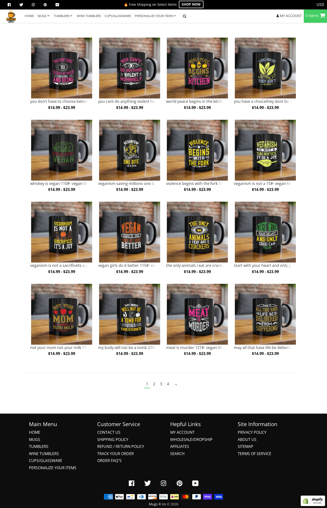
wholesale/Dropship (191, 439)
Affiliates (179, 446)
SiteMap (245, 446)
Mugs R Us (157, 504)
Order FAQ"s (109, 460)
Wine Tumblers (44, 453)
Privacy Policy (252, 432)
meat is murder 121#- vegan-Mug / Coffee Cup (207, 347)
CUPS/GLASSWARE (118, 16)
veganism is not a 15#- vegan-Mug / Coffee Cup (276, 183)
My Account (182, 432)
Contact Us (108, 432)
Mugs (34, 439)
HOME (29, 16)
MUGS (42, 16)
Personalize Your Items (52, 467)
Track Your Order (115, 453)
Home (34, 432)
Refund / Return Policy (120, 446)
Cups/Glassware (45, 460)
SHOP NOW (191, 4)
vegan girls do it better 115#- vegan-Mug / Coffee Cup (146, 265)
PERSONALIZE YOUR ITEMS (154, 16)
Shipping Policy (112, 439)
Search (177, 453)
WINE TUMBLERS (89, 16)
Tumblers (38, 446)
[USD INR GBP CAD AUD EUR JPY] (320, 5)
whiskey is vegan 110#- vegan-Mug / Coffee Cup (72, 183)
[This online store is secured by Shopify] (313, 504)
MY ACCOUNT (290, 15)
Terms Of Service (254, 453)
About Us (247, 439)
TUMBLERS (61, 16)
